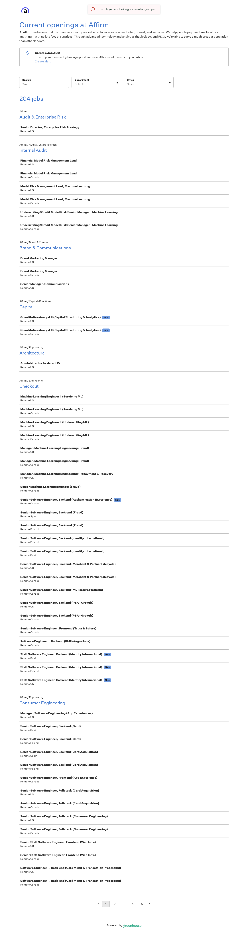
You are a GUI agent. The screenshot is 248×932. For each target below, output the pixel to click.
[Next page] (149, 904)
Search (26, 79)
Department (82, 79)
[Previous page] (98, 904)
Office (130, 79)
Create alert (43, 61)
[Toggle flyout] (117, 83)
